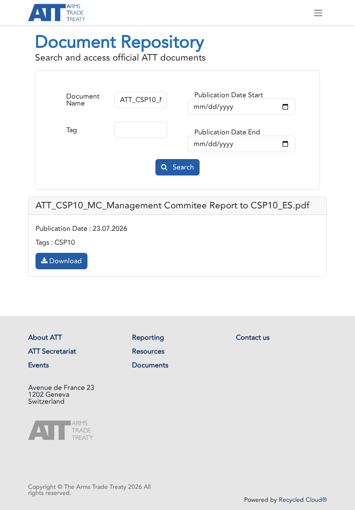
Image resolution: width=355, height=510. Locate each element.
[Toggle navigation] (318, 12)
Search (182, 167)
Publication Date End (227, 132)
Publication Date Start (228, 95)
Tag (71, 130)
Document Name (83, 100)
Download (65, 261)
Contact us (253, 337)
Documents (150, 365)
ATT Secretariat (52, 351)
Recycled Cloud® (303, 500)
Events (38, 365)
